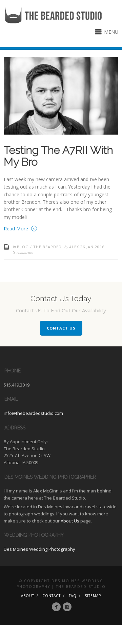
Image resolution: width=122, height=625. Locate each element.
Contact (51, 595)
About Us (70, 521)
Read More (19, 228)
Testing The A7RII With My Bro (58, 156)
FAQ (73, 595)
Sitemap (93, 595)
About (27, 595)
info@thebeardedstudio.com (33, 413)
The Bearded (47, 246)
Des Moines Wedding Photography (39, 549)
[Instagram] (67, 606)
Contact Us (61, 328)
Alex (74, 246)
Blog (23, 246)
